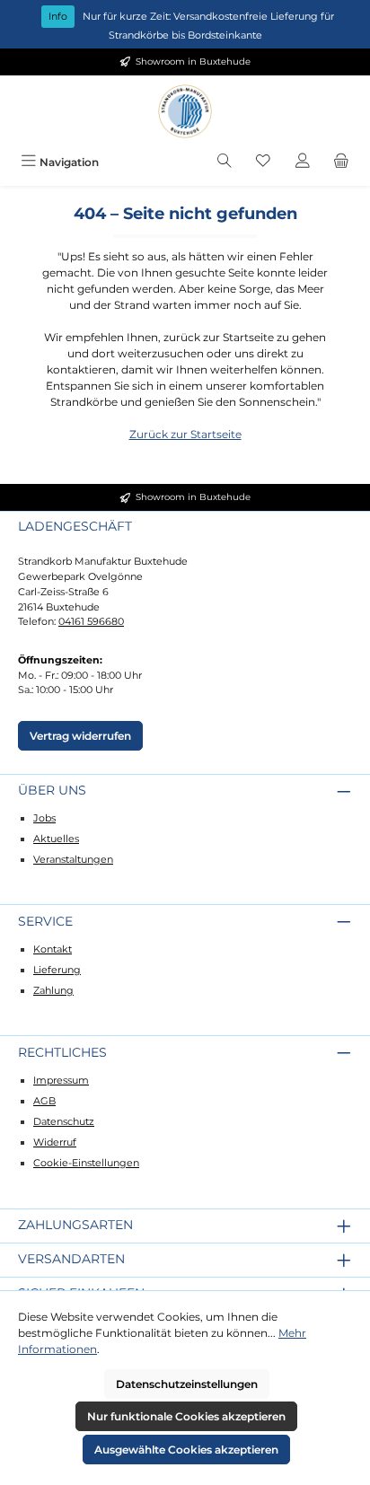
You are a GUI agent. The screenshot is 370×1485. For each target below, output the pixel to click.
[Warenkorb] (341, 162)
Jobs (44, 818)
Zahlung (53, 990)
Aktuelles (56, 838)
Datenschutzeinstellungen (187, 1384)
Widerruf (54, 1142)
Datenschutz (63, 1121)
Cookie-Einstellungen (86, 1162)
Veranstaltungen (73, 859)
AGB (44, 1100)
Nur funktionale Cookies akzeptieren (186, 1416)
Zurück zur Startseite (185, 434)
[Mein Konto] (302, 162)
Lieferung (57, 969)
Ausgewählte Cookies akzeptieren (186, 1449)
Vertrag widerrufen (80, 735)
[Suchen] (224, 162)
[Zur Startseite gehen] (185, 111)
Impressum (61, 1080)
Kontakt (52, 949)
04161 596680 (91, 621)
